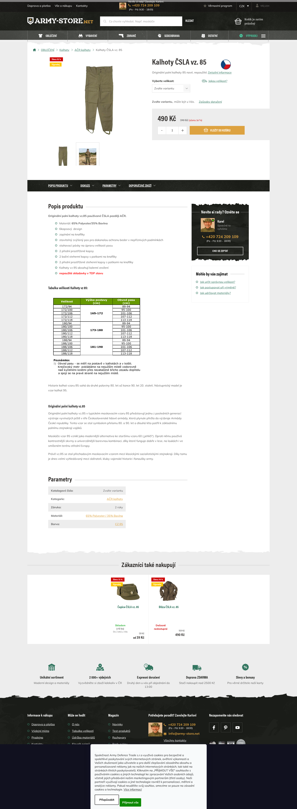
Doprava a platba (39, 5)
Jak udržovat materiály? (215, 293)
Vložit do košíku (220, 130)
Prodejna (37, 737)
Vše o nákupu (63, 5)
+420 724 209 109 (222, 236)
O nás (75, 724)
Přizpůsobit (106, 799)
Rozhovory (119, 737)
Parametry (109, 185)
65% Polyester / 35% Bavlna (104, 515)
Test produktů (121, 731)
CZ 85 (119, 524)
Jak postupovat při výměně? (218, 287)
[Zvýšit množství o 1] (182, 130)
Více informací (133, 789)
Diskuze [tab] (85, 185)
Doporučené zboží (140, 185)
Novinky (117, 724)
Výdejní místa (40, 731)
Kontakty (82, 5)
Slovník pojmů (81, 744)
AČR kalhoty (115, 499)
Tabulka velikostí (83, 731)
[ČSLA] (226, 64)
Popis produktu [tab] (58, 185)
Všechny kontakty (175, 740)
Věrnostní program (220, 5)
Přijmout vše (130, 802)
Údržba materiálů (83, 737)
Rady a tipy (119, 744)
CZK (242, 6)
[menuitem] (47, 36)
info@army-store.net (184, 734)
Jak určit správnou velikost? (217, 282)
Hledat (189, 20)
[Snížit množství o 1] (162, 130)
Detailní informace (220, 72)
